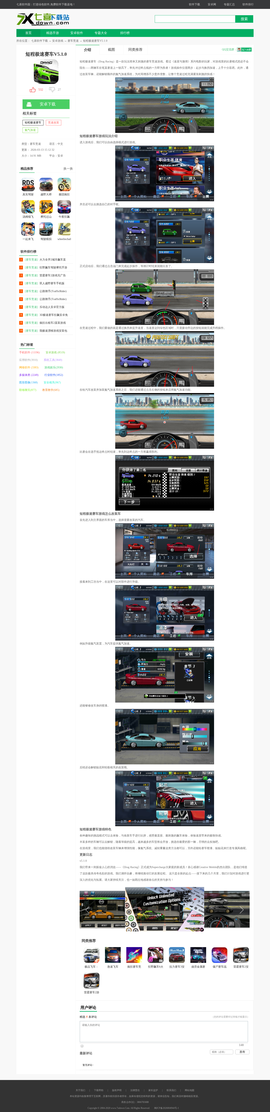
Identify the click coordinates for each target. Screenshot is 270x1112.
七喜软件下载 (39, 40)
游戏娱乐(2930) (53, 367)
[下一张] (207, 909)
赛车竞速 (73, 40)
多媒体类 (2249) (29, 374)
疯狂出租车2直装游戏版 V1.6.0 (53, 323)
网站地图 (189, 1090)
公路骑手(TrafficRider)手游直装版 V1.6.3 (53, 291)
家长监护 (153, 1090)
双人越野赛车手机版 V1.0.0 (52, 283)
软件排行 (248, 4)
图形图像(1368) (28, 382)
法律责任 (135, 1090)
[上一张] (122, 909)
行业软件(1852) (53, 374)
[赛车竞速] (31, 259)
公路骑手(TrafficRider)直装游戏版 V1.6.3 (53, 299)
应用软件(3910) (28, 359)
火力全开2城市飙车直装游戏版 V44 (53, 260)
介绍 (87, 50)
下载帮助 (98, 1090)
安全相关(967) (52, 382)
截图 (111, 50)
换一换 (68, 168)
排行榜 (125, 33)
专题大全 (100, 33)
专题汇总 (229, 4)
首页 (28, 33)
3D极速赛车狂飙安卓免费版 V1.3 (54, 315)
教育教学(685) (50, 390)
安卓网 (212, 4)
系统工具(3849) (53, 359)
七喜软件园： (24, 4)
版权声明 (117, 1090)
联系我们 (171, 1090)
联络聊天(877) (27, 390)
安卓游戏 (58, 40)
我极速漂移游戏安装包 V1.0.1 (53, 331)
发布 (242, 1051)
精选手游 (52, 33)
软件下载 (194, 4)
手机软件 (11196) (29, 352)
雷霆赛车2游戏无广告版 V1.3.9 (53, 275)
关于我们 (80, 1090)
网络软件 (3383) (29, 367)
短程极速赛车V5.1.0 (95, 40)
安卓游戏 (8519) (55, 352)
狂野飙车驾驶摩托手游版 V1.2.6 (53, 267)
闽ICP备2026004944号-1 (166, 1108)
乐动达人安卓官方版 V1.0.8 (52, 307)
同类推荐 (135, 50)
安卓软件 (76, 33)
